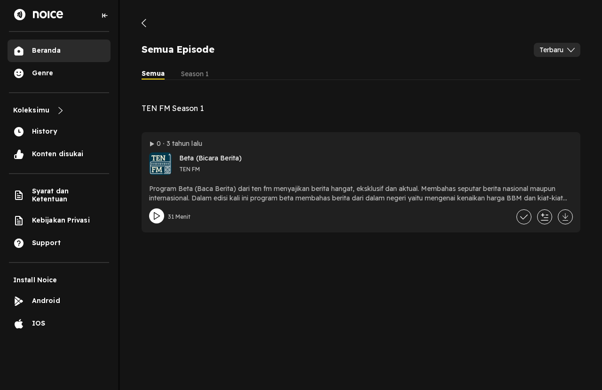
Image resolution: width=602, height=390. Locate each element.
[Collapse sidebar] (104, 15)
